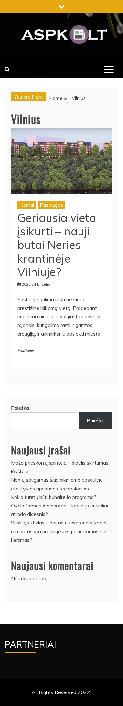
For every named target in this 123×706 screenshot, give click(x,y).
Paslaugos (51, 205)
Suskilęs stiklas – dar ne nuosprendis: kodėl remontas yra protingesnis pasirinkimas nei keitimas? (58, 531)
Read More (25, 351)
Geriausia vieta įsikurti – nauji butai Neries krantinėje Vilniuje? (56, 245)
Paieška (20, 408)
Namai (27, 205)
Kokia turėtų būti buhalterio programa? (53, 497)
